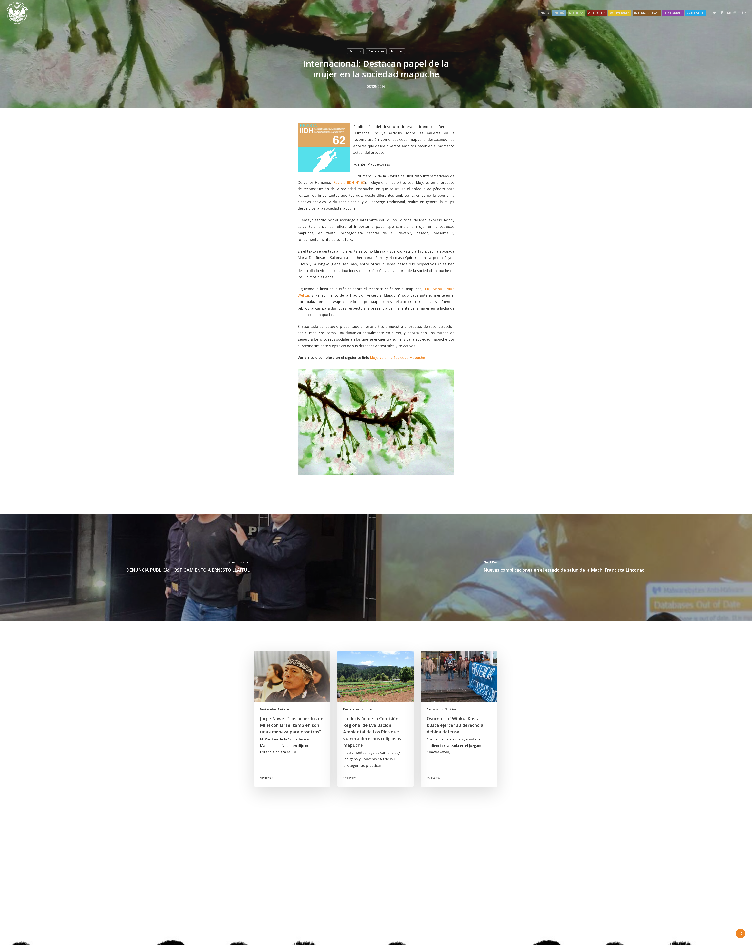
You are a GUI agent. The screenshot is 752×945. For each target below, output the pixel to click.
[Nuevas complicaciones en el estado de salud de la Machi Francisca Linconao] (564, 567)
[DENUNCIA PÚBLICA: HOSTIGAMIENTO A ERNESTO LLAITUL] (188, 567)
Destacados (376, 51)
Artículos (355, 51)
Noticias (397, 51)
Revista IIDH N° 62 (349, 182)
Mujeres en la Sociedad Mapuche (397, 357)
